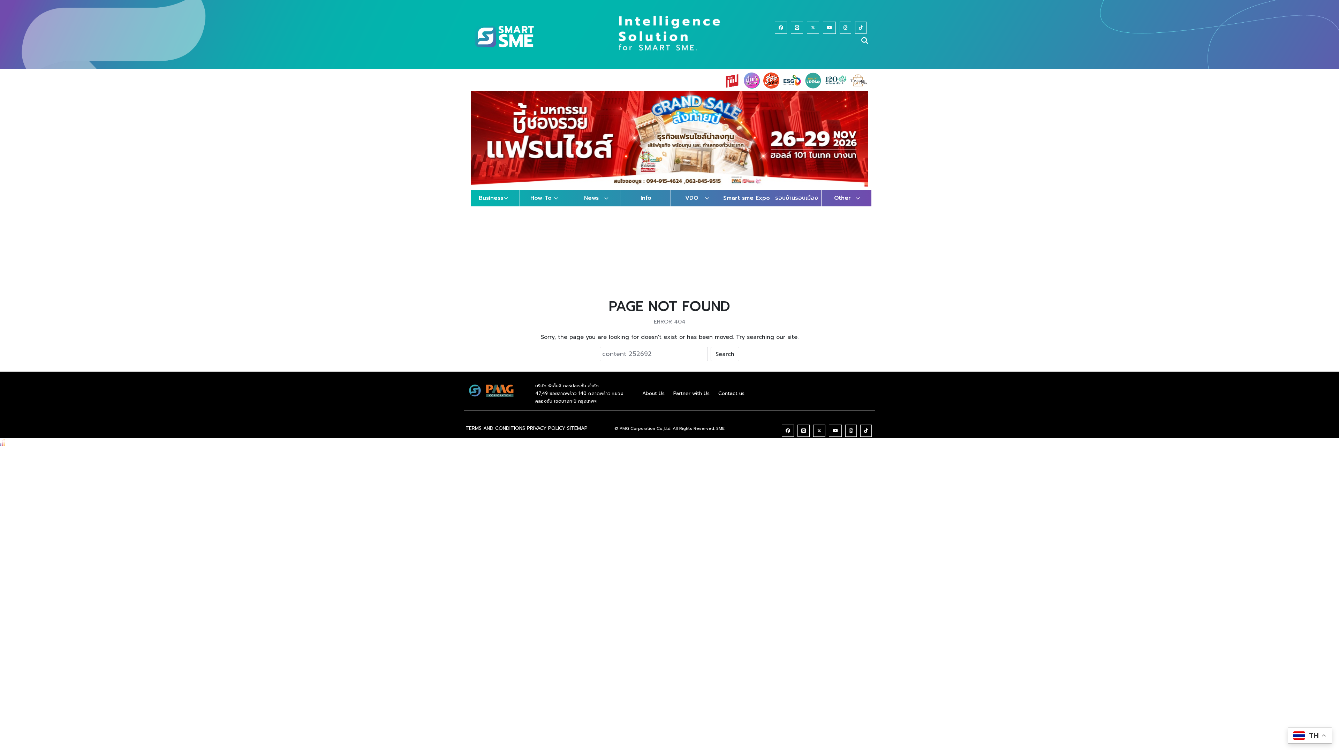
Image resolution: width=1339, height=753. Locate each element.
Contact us (731, 393)
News (591, 198)
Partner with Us (691, 393)
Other (842, 198)
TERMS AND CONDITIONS (495, 428)
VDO (691, 198)
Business (491, 198)
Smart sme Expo (746, 198)
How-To (541, 198)
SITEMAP (577, 428)
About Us (653, 393)
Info (646, 198)
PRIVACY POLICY (546, 428)
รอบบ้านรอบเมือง (796, 198)
